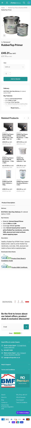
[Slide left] (2, 25)
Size (5, 63)
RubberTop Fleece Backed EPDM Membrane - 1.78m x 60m (8, 160)
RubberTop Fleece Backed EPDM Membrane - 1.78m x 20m (22, 136)
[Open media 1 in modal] (15, 25)
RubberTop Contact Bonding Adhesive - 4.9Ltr (23, 183)
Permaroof (5, 42)
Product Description (8, 202)
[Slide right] (28, 25)
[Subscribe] (26, 326)
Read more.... (15, 108)
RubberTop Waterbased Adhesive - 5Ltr (21, 159)
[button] (2, 3)
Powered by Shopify (19, 425)
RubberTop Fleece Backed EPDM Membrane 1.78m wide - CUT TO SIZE (7, 137)
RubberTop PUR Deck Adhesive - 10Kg (7, 183)
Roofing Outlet (13, 425)
